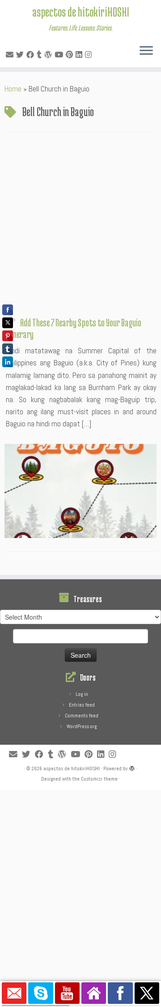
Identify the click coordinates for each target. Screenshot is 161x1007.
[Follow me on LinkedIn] (80, 55)
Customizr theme (99, 779)
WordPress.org (82, 726)
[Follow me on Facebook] (31, 55)
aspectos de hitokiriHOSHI (80, 11)
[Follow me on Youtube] (60, 55)
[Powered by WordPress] (132, 767)
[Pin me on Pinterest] (71, 55)
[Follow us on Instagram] (89, 55)
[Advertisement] (80, 227)
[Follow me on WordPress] (49, 55)
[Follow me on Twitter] (21, 55)
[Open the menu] (146, 51)
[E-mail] (11, 55)
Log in (82, 694)
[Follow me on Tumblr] (40, 55)
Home (12, 89)
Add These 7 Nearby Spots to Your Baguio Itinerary (73, 328)
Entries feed (82, 705)
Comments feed (81, 715)
